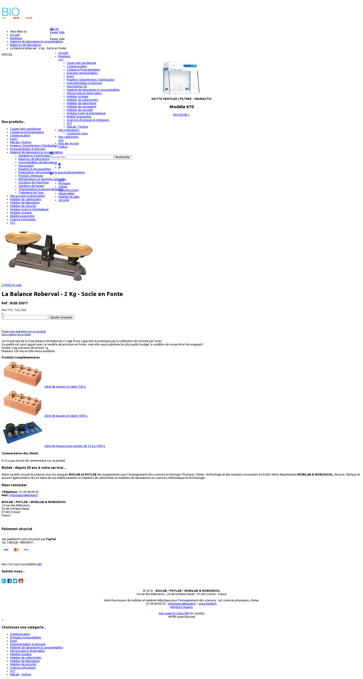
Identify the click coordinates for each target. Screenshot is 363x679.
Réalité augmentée (22, 216)
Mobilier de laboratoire (25, 202)
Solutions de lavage (31, 186)
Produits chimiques (30, 175)
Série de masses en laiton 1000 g (65, 415)
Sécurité (63, 200)
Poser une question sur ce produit (24, 331)
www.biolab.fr (208, 603)
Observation (66, 193)
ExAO (13, 139)
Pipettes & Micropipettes (34, 169)
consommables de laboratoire (37, 162)
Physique (64, 183)
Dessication (26, 165)
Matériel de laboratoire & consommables (36, 152)
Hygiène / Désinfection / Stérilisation (34, 145)
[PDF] (6, 285)
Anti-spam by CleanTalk (174, 613)
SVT (13, 222)
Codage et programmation (27, 132)
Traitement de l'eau (31, 192)
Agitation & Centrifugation (35, 155)
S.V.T (61, 180)
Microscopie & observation (27, 196)
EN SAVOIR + (181, 114)
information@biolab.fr (24, 495)
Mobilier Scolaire (21, 212)
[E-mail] (16, 285)
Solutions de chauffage (33, 182)
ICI (39, 564)
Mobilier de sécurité (23, 206)
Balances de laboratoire (33, 159)
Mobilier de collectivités (25, 199)
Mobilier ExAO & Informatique (29, 209)
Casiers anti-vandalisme (25, 128)
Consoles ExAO (68, 190)
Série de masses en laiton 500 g (65, 386)
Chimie (62, 186)
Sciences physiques (23, 219)
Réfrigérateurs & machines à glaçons (42, 179)
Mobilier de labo (68, 196)
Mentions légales (181, 607)
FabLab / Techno (20, 142)
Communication (20, 135)
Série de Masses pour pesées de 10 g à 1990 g (74, 446)
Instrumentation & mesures (28, 149)
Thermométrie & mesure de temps (40, 189)
